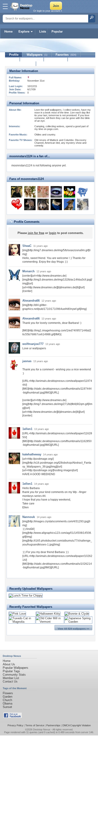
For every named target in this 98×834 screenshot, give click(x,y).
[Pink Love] (17, 613)
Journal (32, 59)
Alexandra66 (31, 300)
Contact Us (10, 681)
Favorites (66, 54)
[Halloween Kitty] (48, 613)
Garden (7, 696)
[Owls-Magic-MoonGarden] (56, 192)
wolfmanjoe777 (33, 344)
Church (7, 700)
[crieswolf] (30, 204)
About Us (9, 664)
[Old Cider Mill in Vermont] (50, 621)
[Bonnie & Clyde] (76, 613)
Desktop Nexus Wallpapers (21, 6)
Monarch (28, 271)
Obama (7, 703)
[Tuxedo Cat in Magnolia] (22, 621)
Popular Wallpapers (15, 667)
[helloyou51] (43, 192)
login (52, 233)
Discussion (56, 59)
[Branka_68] (16, 204)
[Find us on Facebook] (12, 717)
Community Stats (14, 674)
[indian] (43, 204)
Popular (57, 31)
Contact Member (20, 64)
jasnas (26, 361)
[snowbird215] (56, 204)
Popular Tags (11, 671)
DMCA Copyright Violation (76, 725)
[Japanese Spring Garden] (78, 621)
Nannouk (28, 517)
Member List (11, 678)
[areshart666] (83, 192)
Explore (23, 31)
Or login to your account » (47, 10)
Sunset (7, 707)
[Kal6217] (16, 192)
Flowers (8, 693)
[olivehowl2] (69, 204)
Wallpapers (37, 54)
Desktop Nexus (41, 729)
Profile (13, 54)
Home (8, 31)
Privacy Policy (15, 725)
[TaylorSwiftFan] (30, 192)
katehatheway (31, 454)
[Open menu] (5, 6)
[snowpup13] (83, 204)
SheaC (26, 246)
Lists (42, 31)
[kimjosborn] (69, 192)
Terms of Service (34, 725)
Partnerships (53, 725)
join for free (36, 233)
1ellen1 (27, 429)
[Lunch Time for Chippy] (26, 595)
